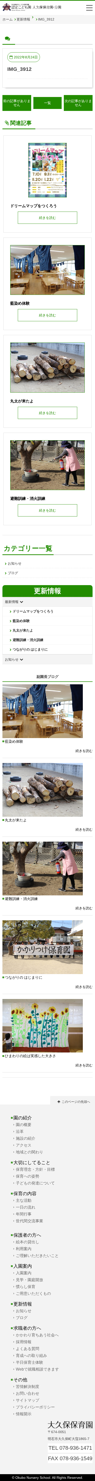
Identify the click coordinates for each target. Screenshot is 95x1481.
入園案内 (22, 1266)
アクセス (23, 1145)
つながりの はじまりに (30, 649)
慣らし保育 (25, 1286)
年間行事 (23, 1214)
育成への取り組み (31, 1355)
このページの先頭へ (76, 1102)
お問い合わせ (27, 1393)
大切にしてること (31, 1162)
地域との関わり (29, 1152)
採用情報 (23, 1342)
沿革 (20, 1131)
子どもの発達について (35, 1183)
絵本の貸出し (27, 1242)
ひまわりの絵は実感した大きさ (30, 1056)
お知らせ (14, 563)
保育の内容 (25, 1193)
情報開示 (23, 1414)
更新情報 (23, 19)
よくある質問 (27, 1348)
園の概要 (23, 1124)
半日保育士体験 (29, 1362)
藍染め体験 (21, 621)
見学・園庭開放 (29, 1279)
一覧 (47, 103)
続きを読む (84, 751)
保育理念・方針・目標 (35, 1169)
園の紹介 (22, 1117)
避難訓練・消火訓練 (28, 640)
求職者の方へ (27, 1328)
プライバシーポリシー (35, 1407)
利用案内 (23, 1248)
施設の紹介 (25, 1138)
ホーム (7, 19)
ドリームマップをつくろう (33, 611)
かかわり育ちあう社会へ (37, 1335)
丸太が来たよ (23, 630)
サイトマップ (27, 1400)
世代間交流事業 (29, 1221)
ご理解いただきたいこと (37, 1255)
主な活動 (23, 1200)
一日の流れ (25, 1207)
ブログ (13, 573)
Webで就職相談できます (37, 1369)
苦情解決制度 (27, 1386)
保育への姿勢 (27, 1176)
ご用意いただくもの (33, 1293)
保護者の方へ (27, 1235)
